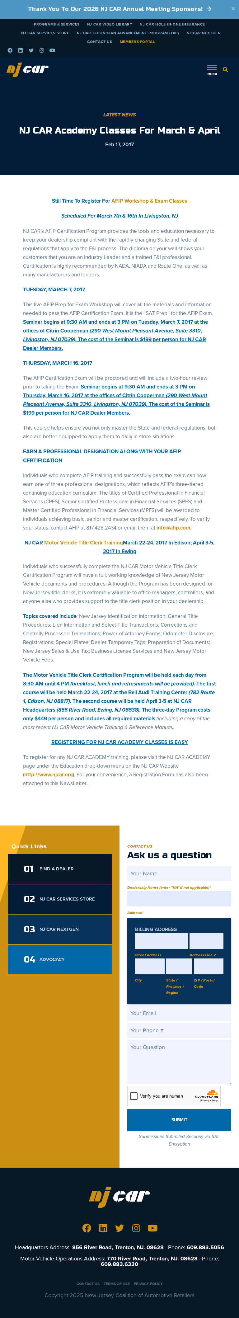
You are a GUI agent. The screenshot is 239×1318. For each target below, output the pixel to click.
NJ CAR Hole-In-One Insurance (172, 24)
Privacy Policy (148, 1284)
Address (135, 913)
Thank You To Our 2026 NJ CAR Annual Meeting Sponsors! (116, 9)
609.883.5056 (205, 1247)
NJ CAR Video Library (110, 24)
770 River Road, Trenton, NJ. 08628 (152, 1258)
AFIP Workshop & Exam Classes (149, 201)
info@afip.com (173, 528)
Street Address (148, 955)
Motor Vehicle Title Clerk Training (83, 542)
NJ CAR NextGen (204, 33)
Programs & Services (57, 24)
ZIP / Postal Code (204, 983)
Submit (179, 1120)
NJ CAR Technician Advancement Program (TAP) (128, 33)
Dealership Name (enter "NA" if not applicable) (169, 887)
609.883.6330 (119, 1264)
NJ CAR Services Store (45, 33)
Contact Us (99, 42)
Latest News (119, 115)
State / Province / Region (175, 986)
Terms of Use (117, 1284)
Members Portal (137, 42)
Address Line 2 (203, 955)
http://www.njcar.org (48, 774)
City (138, 980)
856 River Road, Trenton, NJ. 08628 (118, 1247)
